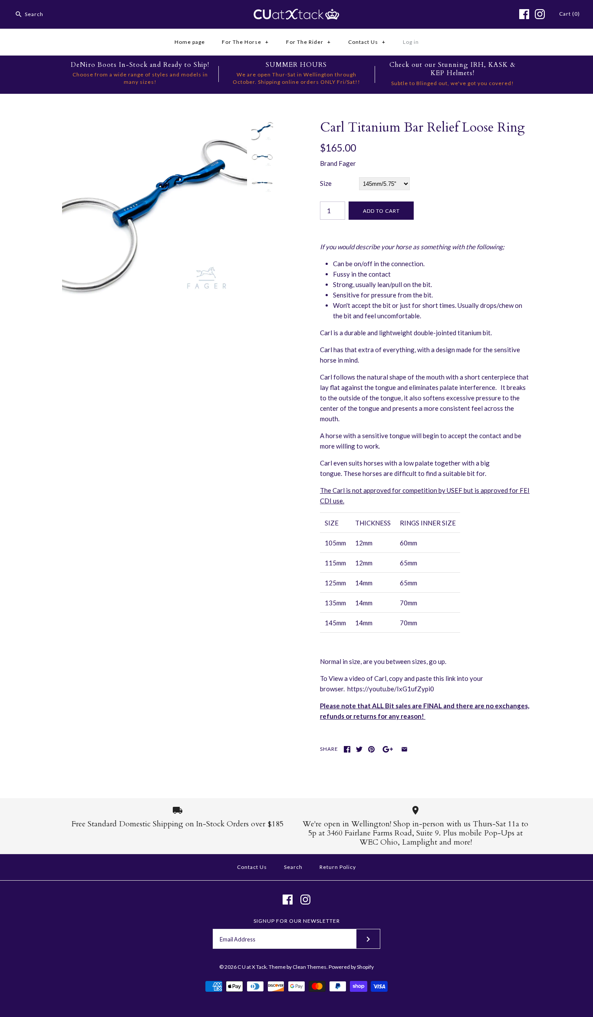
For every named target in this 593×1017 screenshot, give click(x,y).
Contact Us (366, 42)
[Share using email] (404, 749)
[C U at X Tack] (296, 14)
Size (326, 183)
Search (293, 867)
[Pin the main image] (371, 749)
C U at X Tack (252, 967)
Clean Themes (309, 967)
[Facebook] (524, 14)
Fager (347, 163)
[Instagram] (540, 14)
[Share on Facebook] (347, 749)
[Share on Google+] (387, 749)
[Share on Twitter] (359, 749)
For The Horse (245, 42)
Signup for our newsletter (297, 921)
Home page (190, 42)
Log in (411, 42)
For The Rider (308, 42)
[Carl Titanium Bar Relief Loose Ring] (154, 125)
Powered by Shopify (351, 967)
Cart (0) (569, 13)
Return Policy (338, 867)
